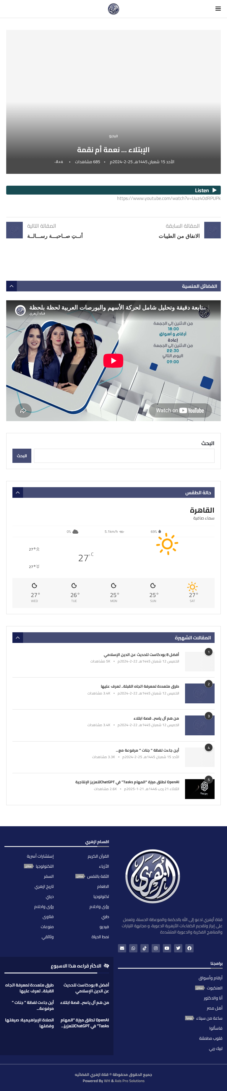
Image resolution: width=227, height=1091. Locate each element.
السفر (49, 876)
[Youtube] (167, 948)
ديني (50, 896)
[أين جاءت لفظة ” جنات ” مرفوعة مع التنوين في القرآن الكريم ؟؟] (200, 757)
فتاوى (48, 916)
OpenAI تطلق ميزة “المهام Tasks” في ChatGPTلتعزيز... (85, 1023)
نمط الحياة (100, 937)
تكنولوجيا (101, 896)
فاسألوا (216, 1028)
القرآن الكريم (98, 856)
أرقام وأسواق (211, 978)
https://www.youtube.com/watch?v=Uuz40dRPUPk (169, 198)
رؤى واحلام (99, 906)
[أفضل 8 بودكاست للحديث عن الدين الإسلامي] (200, 662)
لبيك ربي (216, 1048)
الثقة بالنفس (98, 876)
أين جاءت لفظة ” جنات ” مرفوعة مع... (147, 750)
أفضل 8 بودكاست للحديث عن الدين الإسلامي (141, 654)
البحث (208, 443)
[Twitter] (178, 948)
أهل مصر (215, 1008)
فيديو (104, 927)
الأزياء (104, 866)
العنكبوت (215, 988)
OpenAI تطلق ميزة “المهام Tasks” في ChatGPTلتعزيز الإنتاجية (127, 781)
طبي (105, 916)
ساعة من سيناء (209, 1018)
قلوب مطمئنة (211, 1038)
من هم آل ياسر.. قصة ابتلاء (156, 718)
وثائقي (48, 937)
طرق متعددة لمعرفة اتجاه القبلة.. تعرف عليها (140, 686)
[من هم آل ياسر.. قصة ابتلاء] (200, 725)
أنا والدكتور (213, 998)
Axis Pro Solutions (130, 1080)
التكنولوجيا (45, 866)
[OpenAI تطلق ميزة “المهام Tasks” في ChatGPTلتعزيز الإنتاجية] (200, 789)
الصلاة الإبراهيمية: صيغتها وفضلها (29, 1023)
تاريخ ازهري (44, 886)
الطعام (103, 886)
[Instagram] (156, 948)
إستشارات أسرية (40, 856)
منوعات (47, 927)
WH (107, 1080)
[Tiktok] (144, 948)
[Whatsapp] (133, 948)
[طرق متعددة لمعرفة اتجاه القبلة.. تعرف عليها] (200, 693)
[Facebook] (189, 948)
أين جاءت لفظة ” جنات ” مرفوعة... (33, 1005)
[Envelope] (122, 948)
